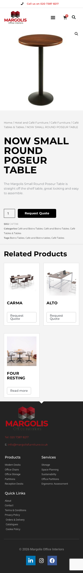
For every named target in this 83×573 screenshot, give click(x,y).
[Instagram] (41, 560)
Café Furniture (60, 122)
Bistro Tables (17, 237)
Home (8, 122)
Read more (19, 391)
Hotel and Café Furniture (31, 122)
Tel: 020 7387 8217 (17, 437)
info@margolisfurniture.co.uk (28, 444)
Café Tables (57, 237)
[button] (53, 17)
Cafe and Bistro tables (37, 237)
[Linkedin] (31, 560)
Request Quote (37, 213)
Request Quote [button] (17, 317)
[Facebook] (52, 560)
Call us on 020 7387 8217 (43, 3)
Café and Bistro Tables (30, 228)
